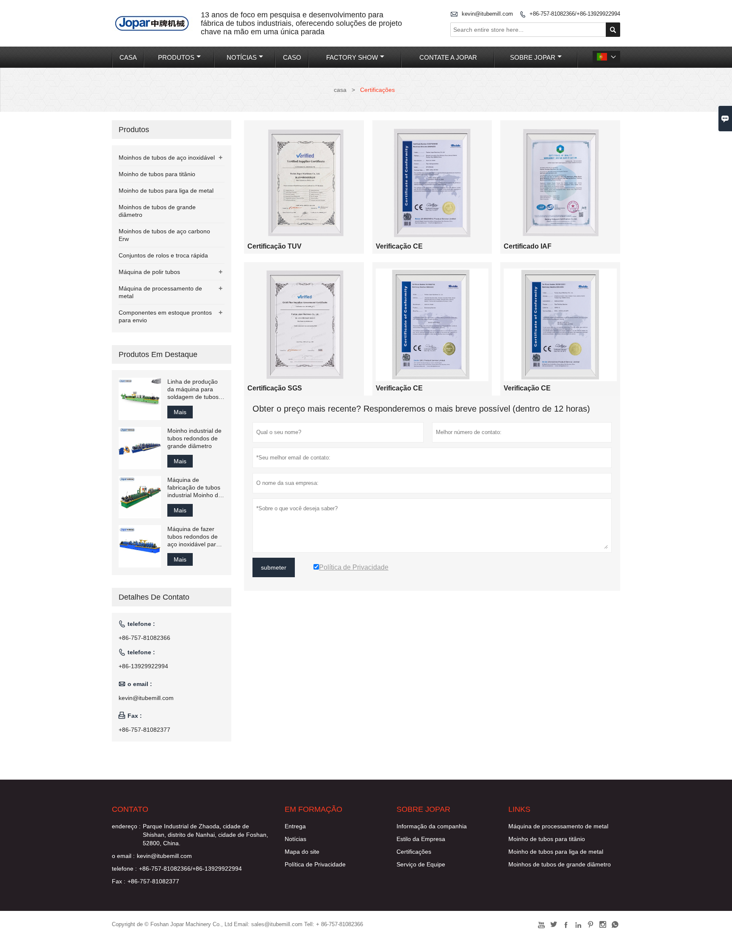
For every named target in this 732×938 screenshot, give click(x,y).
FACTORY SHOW (352, 57)
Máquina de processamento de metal (558, 826)
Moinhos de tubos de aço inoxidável (167, 157)
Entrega (295, 826)
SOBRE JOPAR (532, 57)
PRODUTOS (176, 57)
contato (130, 809)
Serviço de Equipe (420, 864)
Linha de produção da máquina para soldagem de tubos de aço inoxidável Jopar (193, 389)
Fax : (118, 881)
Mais (180, 412)
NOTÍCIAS (242, 57)
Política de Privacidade (315, 864)
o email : (123, 855)
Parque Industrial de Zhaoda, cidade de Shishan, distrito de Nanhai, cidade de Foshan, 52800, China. (205, 835)
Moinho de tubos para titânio (157, 174)
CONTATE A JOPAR (448, 57)
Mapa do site (302, 851)
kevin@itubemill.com (487, 14)
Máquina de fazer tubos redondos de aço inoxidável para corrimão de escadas (195, 537)
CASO (292, 57)
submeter (273, 567)
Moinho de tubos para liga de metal (166, 190)
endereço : (126, 826)
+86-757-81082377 (144, 729)
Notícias (295, 839)
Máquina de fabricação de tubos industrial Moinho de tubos (194, 487)
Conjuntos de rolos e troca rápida (163, 255)
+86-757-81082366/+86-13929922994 (575, 14)
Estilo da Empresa (420, 839)
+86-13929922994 (143, 666)
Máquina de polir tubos (149, 271)
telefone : (124, 868)
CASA (128, 57)
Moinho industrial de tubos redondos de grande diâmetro (194, 438)
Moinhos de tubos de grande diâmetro (559, 864)
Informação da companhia (431, 826)
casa (340, 89)
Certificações (413, 851)
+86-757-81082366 (144, 637)
